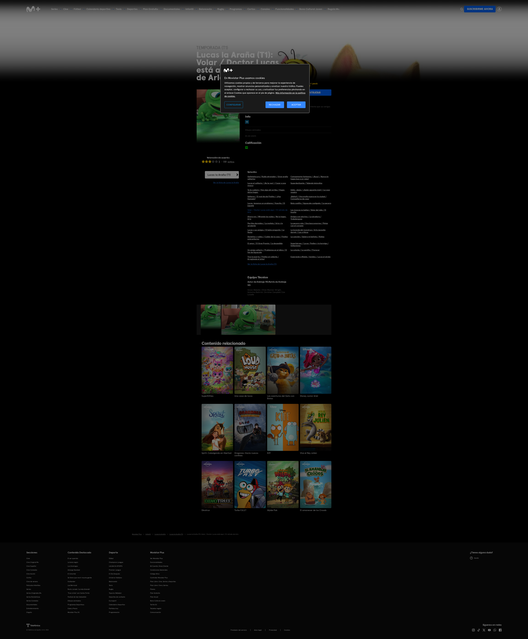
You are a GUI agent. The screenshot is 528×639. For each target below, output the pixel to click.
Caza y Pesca (72, 608)
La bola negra (73, 562)
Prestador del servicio (239, 630)
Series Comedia (32, 601)
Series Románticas (33, 597)
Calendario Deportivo (117, 605)
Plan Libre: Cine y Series (159, 585)
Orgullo (29, 612)
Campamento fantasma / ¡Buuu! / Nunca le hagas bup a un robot (309, 177)
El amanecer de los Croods (313, 510)
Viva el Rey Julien (308, 453)
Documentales (172, 9)
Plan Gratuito (150, 9)
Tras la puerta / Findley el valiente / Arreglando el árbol (263, 258)
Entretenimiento (32, 608)
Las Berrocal (72, 585)
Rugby (220, 9)
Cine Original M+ (32, 562)
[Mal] (206, 161)
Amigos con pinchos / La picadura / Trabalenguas (306, 217)
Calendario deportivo (98, 9)
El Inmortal (72, 574)
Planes (152, 589)
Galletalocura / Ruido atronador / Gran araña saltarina (268, 177)
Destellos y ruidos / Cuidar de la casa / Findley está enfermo (268, 238)
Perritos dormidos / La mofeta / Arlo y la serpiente (265, 224)
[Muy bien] (216, 161)
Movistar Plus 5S (73, 612)
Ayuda (476, 558)
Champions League (116, 562)
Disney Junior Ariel (309, 396)
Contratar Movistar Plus (159, 578)
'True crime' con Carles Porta (78, 593)
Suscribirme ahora (480, 9)
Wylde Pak (272, 510)
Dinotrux (206, 510)
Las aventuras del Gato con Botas (280, 397)
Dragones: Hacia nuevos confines (246, 454)
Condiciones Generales (158, 570)
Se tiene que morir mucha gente (80, 578)
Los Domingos (73, 566)
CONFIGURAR (233, 104)
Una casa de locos (243, 396)
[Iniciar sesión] (499, 9)
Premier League (115, 570)
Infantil (189, 9)
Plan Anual (154, 597)
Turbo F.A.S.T (240, 510)
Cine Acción (30, 574)
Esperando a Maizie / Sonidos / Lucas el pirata (310, 257)
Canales (265, 9)
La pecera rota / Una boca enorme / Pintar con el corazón (309, 224)
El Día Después (114, 574)
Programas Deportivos (76, 605)
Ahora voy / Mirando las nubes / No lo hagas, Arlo (267, 217)
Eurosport (112, 601)
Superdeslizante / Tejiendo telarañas (306, 183)
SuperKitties (207, 396)
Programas (236, 9)
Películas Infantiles (33, 585)
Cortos (251, 9)
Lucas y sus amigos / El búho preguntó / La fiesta (266, 231)
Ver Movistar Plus (156, 558)
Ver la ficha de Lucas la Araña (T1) (262, 264)
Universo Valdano (115, 578)
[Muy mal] (203, 161)
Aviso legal (258, 630)
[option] (211, 320)
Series (54, 9)
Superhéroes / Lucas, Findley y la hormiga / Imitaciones (310, 244)
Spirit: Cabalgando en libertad (216, 453)
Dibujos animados (74, 601)
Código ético (155, 574)
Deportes (132, 9)
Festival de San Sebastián (77, 597)
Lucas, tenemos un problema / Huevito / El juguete (266, 204)
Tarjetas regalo (155, 608)
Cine (65, 9)
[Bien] (213, 161)
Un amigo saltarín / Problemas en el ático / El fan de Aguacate (267, 251)
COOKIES (287, 630)
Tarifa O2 (153, 605)
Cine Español (31, 566)
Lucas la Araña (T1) (219, 174)
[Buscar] (461, 9)
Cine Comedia (31, 570)
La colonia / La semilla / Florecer (305, 250)
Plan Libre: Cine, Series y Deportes (163, 581)
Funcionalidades (284, 9)
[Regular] (209, 161)
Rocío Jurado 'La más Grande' (79, 589)
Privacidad (273, 630)
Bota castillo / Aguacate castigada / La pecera (311, 203)
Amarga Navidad (74, 570)
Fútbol (77, 9)
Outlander (71, 581)
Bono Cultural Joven (310, 9)
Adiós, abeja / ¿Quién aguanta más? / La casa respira (310, 191)
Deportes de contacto (117, 597)
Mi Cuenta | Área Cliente (159, 566)
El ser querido (73, 558)
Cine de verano (32, 581)
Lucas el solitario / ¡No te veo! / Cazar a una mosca (267, 184)
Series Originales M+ (34, 593)
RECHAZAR (274, 104)
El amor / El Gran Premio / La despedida (265, 243)
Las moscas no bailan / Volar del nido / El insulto (308, 211)
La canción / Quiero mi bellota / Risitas (307, 237)
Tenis (119, 9)
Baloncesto (205, 9)
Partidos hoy (113, 608)
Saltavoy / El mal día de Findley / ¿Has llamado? (264, 197)
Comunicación (155, 612)
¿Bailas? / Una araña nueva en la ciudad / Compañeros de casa (309, 197)
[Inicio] (33, 9)
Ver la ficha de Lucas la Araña (226, 182)
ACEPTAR (296, 104)
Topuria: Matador (115, 593)
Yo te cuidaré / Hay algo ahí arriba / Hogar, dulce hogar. (266, 191)
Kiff (269, 453)
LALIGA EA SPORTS (115, 566)
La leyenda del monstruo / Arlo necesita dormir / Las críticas (308, 231)
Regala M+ (333, 9)
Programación (114, 612)
